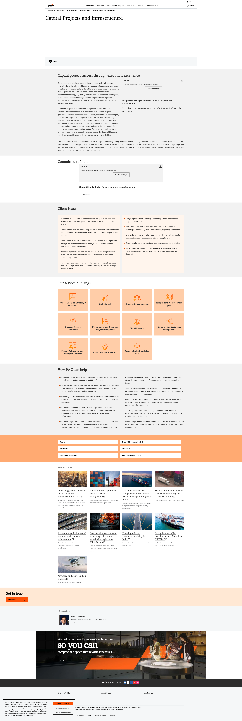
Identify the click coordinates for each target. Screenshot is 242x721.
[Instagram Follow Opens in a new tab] (137, 683)
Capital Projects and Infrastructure (104, 10)
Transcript (85, 194)
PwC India (51, 10)
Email (73, 622)
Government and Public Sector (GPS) (78, 10)
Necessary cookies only (63, 708)
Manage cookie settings (63, 712)
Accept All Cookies (63, 703)
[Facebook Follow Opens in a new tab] (125, 683)
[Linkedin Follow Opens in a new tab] (131, 683)
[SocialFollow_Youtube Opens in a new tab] (134, 683)
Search (191, 6)
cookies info (12, 713)
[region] (39, 708)
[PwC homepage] (51, 4)
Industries (60, 10)
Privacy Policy (28, 715)
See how (63, 661)
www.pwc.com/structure (104, 709)
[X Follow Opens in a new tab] (128, 683)
